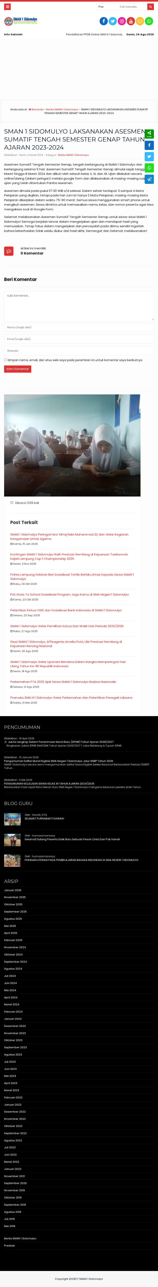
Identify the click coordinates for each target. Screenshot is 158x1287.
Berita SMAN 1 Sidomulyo (62, 109)
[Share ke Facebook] (149, 145)
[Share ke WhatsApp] (149, 168)
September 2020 (15, 1183)
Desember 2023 (15, 1026)
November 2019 (14, 1190)
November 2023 (15, 1033)
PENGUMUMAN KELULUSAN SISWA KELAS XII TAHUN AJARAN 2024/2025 (49, 784)
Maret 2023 (11, 1090)
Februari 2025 (13, 940)
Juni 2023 (10, 1069)
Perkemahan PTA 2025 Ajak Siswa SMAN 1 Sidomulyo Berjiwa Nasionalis (63, 682)
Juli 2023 (10, 1062)
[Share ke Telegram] (149, 179)
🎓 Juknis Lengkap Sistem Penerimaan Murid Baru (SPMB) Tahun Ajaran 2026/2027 (59, 742)
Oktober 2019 (13, 1197)
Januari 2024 (13, 1019)
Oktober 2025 (13, 904)
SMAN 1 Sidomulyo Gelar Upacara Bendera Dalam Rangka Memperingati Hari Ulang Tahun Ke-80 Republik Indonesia (68, 664)
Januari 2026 (12, 890)
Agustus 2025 (13, 919)
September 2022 (15, 1133)
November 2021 (14, 1176)
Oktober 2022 (13, 1126)
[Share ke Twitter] (149, 156)
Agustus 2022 (13, 1140)
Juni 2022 (10, 1155)
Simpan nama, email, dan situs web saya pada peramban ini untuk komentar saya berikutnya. (75, 360)
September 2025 (15, 912)
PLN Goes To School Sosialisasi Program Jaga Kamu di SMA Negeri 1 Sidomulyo (69, 594)
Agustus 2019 (12, 1212)
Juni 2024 (10, 983)
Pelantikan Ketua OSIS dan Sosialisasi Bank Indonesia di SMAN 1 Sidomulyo (66, 610)
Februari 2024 (13, 1012)
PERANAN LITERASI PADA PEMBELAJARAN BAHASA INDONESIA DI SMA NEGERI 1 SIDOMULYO (81, 860)
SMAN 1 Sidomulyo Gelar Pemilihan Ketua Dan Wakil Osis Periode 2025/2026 (66, 626)
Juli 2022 (10, 1147)
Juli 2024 (10, 976)
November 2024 (15, 947)
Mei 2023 (10, 1076)
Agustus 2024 (13, 969)
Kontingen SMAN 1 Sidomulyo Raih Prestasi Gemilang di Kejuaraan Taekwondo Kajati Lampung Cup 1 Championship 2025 (69, 556)
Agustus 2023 (13, 1055)
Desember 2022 (15, 1112)
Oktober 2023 (13, 1040)
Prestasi (9, 1246)
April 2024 (10, 997)
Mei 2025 (10, 926)
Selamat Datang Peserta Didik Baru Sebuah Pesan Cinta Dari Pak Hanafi (72, 839)
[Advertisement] (79, 69)
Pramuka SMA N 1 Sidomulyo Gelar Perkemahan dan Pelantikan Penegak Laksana (71, 697)
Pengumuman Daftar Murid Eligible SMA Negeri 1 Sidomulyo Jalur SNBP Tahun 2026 (58, 761)
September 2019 (15, 1205)
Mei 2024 (10, 990)
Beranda (37, 109)
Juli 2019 (9, 1219)
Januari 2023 (12, 1105)
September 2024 (15, 962)
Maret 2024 (11, 1004)
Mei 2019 (9, 1226)
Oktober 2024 (13, 954)
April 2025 (10, 933)
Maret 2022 (11, 1162)
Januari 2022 (12, 1169)
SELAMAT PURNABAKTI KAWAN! (44, 818)
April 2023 (10, 1083)
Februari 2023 (13, 1097)
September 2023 (15, 1047)
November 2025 (15, 897)
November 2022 (15, 1119)
